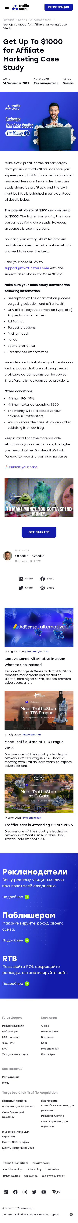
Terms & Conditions (15, 1163)
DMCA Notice (11, 1175)
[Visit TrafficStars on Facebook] (15, 1192)
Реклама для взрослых (18, 1106)
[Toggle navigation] (6, 7)
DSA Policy (52, 1169)
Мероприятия (50, 1048)
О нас (45, 1025)
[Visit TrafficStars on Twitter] (34, 1192)
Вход (5, 1082)
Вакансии (47, 1037)
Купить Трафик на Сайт (18, 1147)
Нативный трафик (14, 1100)
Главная (9, 20)
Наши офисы (49, 1031)
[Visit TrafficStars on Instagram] (24, 1192)
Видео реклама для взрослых (15, 1134)
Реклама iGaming (52, 1115)
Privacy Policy (41, 1163)
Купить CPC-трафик (15, 1142)
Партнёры (48, 1054)
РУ (58, 1192)
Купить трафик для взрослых (54, 1124)
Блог (21, 20)
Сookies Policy (12, 1169)
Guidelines (30, 1175)
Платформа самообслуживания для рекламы (57, 1105)
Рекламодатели (40, 20)
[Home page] (20, 7)
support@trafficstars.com (27, 268)
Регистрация (58, 7)
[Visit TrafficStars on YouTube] (43, 1192)
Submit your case (23, 467)
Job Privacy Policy (53, 1175)
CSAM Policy (33, 1169)
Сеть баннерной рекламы (13, 1114)
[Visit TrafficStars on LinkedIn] (6, 1192)
